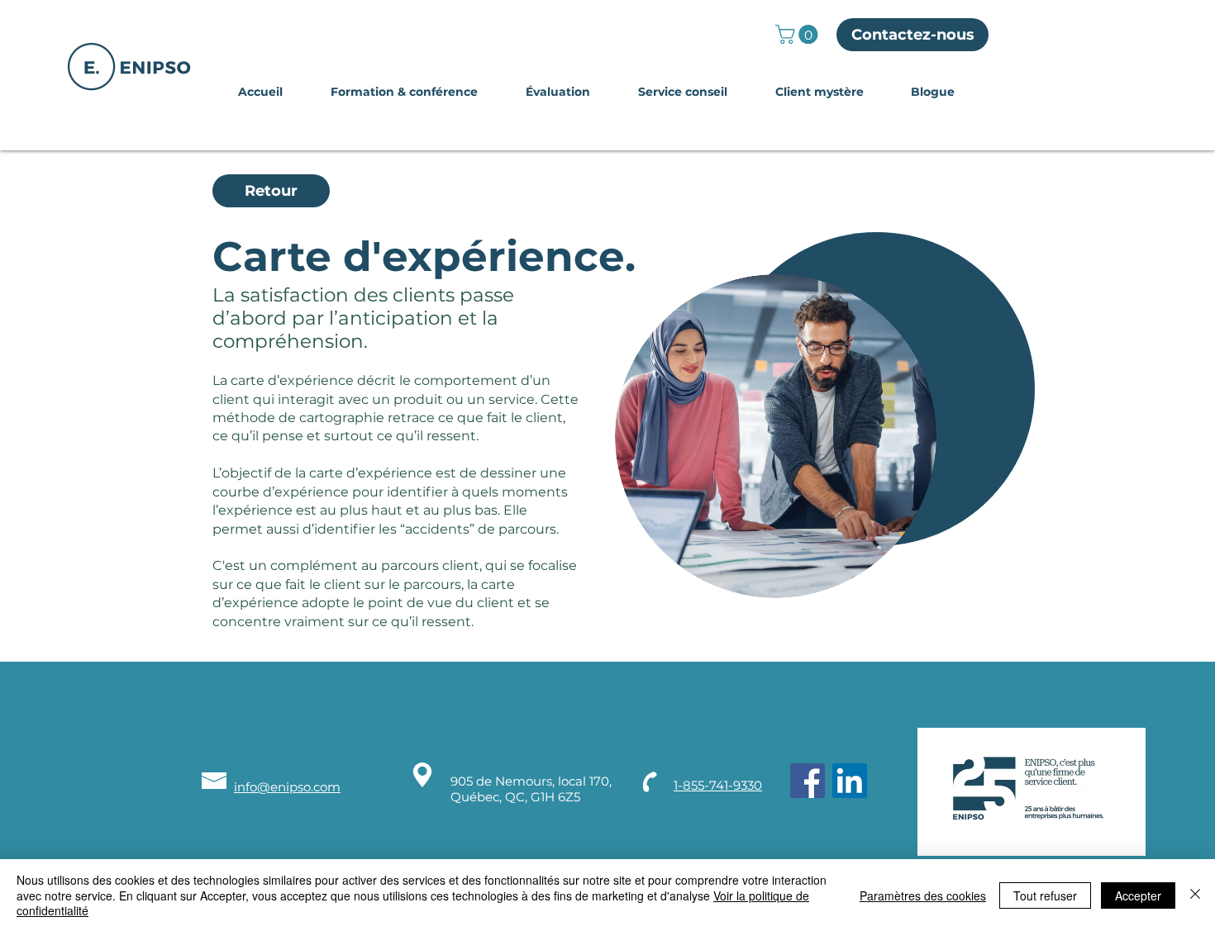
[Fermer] (1195, 895)
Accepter (1138, 895)
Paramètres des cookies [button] (923, 895)
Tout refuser (1045, 895)
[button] (798, 34)
